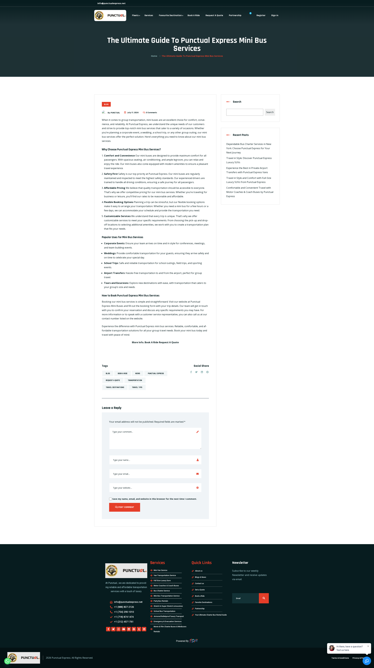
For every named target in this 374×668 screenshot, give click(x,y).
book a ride (122, 373)
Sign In (274, 15)
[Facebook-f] (108, 629)
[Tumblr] (139, 629)
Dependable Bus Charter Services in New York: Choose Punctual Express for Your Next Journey (248, 148)
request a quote (113, 380)
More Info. (138, 342)
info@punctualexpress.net (111, 3)
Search (237, 102)
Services (148, 15)
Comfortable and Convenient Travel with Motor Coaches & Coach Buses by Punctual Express (249, 192)
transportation (135, 380)
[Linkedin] (129, 629)
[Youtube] (123, 629)
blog (108, 373)
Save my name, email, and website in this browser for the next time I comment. (154, 498)
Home (154, 56)
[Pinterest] (134, 629)
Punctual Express (156, 373)
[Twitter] (113, 629)
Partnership (235, 15)
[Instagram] (118, 629)
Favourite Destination (170, 15)
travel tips (137, 387)
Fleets (135, 15)
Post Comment (126, 507)
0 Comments (151, 112)
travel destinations (115, 387)
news (137, 373)
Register (261, 15)
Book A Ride (194, 15)
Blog (106, 104)
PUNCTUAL (115, 112)
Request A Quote (214, 15)
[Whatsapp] (7, 661)
